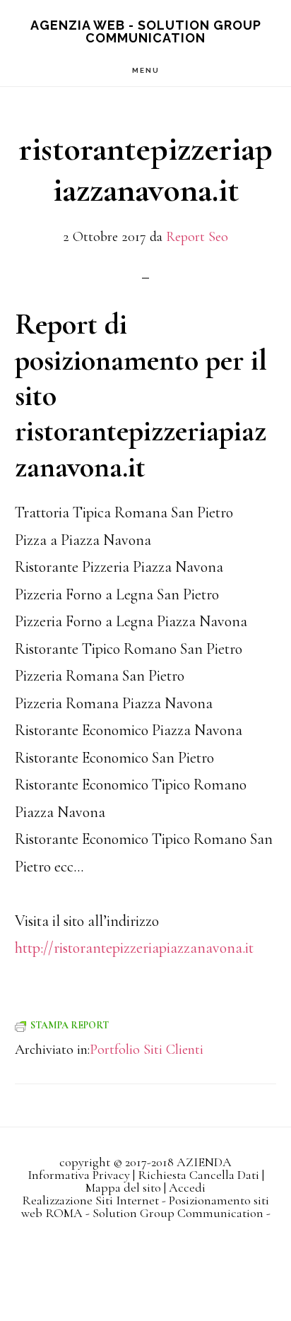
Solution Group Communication (178, 1213)
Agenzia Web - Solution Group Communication (145, 31)
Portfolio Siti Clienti (146, 1049)
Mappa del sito (123, 1187)
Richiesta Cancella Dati (198, 1174)
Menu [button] (146, 70)
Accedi (187, 1187)
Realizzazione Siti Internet (90, 1200)
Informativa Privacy (79, 1174)
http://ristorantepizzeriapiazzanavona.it (134, 948)
